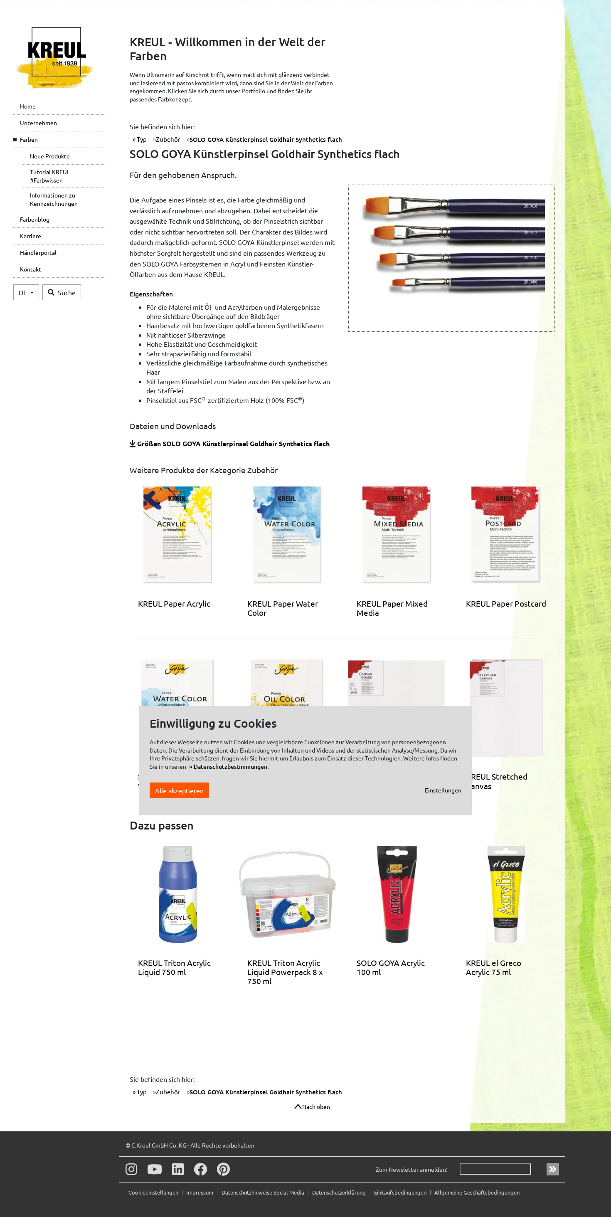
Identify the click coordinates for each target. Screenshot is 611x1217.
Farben (29, 139)
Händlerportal (38, 252)
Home (28, 106)
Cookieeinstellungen (154, 1192)
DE (24, 292)
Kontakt (30, 269)
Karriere (30, 235)
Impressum (200, 1192)
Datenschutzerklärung (339, 1192)
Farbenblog (34, 219)
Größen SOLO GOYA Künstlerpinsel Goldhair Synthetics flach (233, 443)
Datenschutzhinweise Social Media (264, 1192)
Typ (141, 139)
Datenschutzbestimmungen (230, 767)
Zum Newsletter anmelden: (411, 1169)
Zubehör (168, 139)
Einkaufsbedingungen (401, 1192)
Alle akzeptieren (179, 790)
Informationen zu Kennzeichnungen (54, 199)
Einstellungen (443, 790)
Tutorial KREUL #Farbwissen (50, 176)
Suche (67, 292)
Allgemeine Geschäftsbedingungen (477, 1192)
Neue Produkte (50, 156)
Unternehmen (38, 122)
